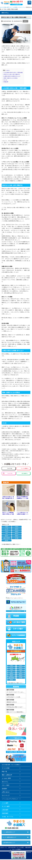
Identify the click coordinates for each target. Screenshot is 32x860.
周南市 (16, 535)
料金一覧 (4, 771)
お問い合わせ (5, 792)
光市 (6, 533)
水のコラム (22, 7)
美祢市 (6, 535)
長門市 (11, 673)
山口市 (6, 529)
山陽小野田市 (6, 538)
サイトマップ (5, 795)
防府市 (16, 529)
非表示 (7, 70)
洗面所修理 (5, 813)
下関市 (6, 526)
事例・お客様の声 (7, 775)
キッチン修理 (5, 806)
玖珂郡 (16, 538)
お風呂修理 (5, 810)
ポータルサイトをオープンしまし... (15, 692)
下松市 (6, 531)
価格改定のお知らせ (12, 702)
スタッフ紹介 (5, 785)
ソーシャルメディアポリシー (10, 799)
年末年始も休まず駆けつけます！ (15, 707)
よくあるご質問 (6, 778)
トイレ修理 (5, 803)
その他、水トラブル (7, 816)
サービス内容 (5, 768)
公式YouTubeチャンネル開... (14, 697)
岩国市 (16, 531)
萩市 (21, 671)
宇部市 (16, 526)
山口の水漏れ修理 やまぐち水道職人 (9, 7)
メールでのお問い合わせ (16, 4)
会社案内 (4, 788)
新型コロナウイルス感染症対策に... (15, 712)
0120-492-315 (12, 828)
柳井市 (16, 533)
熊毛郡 (6, 540)
